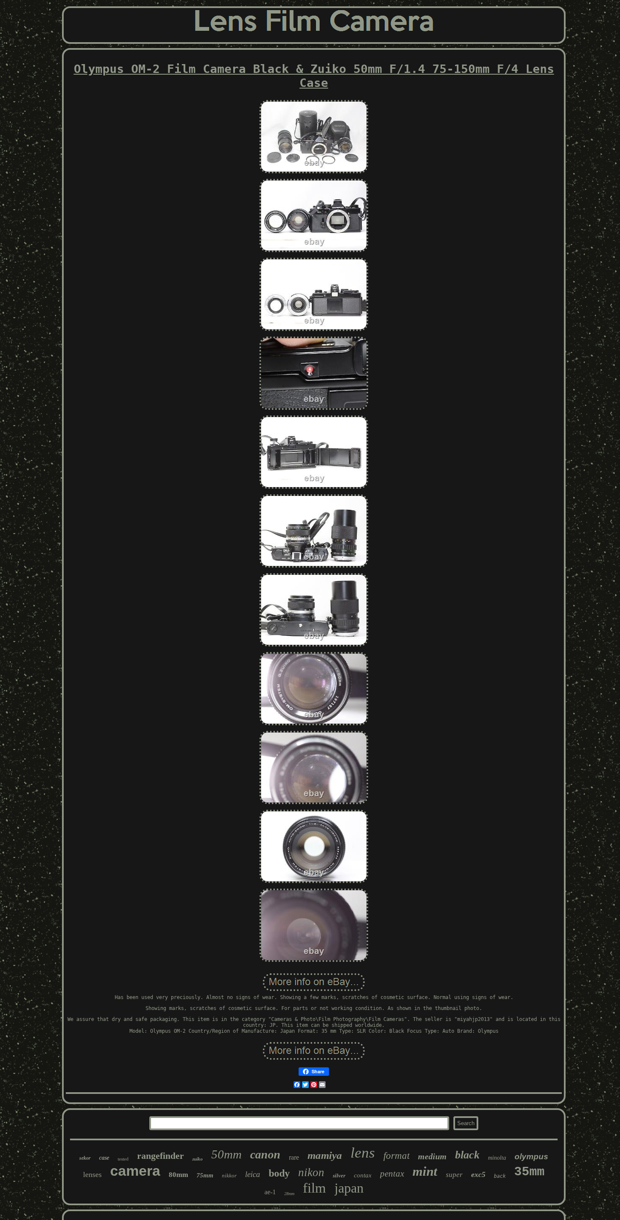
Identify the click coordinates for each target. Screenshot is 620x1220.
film (314, 1188)
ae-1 (270, 1192)
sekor (85, 1158)
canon (265, 1154)
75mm (205, 1175)
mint (424, 1171)
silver (339, 1175)
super (454, 1175)
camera (135, 1171)
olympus (531, 1156)
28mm (289, 1193)
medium (432, 1156)
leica (252, 1174)
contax (363, 1175)
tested (123, 1158)
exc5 (478, 1174)
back (500, 1176)
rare (294, 1157)
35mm (529, 1172)
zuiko (197, 1158)
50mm (226, 1154)
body (279, 1173)
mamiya (324, 1155)
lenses (92, 1174)
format (396, 1155)
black (467, 1155)
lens (362, 1153)
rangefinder (160, 1155)
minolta (497, 1158)
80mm (178, 1175)
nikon (311, 1172)
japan (349, 1188)
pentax (392, 1174)
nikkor (229, 1175)
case (104, 1158)
